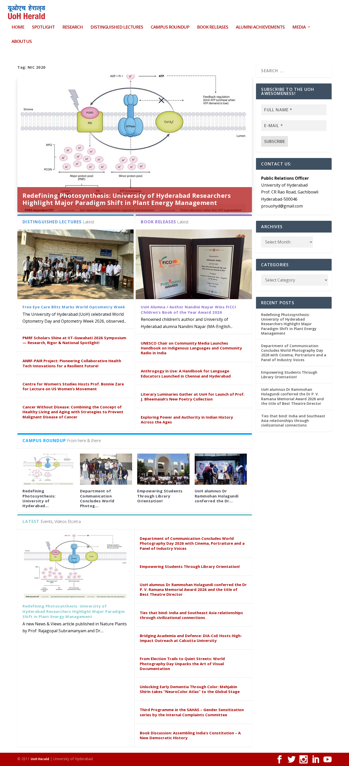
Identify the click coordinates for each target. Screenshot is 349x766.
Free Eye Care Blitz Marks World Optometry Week (73, 306)
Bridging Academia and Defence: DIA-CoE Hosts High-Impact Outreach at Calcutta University (191, 638)
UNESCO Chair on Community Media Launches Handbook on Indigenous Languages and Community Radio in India (191, 348)
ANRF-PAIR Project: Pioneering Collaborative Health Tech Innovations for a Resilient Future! (71, 363)
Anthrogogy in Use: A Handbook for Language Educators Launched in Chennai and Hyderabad (186, 373)
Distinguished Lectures (116, 27)
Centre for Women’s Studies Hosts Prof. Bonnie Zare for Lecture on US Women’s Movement (73, 386)
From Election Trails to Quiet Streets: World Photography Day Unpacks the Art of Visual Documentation (182, 663)
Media (299, 27)
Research (72, 27)
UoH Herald (40, 759)
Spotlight (43, 27)
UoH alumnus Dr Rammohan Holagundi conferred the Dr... (217, 495)
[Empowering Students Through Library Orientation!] (163, 469)
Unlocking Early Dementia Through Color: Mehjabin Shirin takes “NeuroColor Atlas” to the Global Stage (190, 689)
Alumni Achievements (260, 27)
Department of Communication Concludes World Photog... (97, 498)
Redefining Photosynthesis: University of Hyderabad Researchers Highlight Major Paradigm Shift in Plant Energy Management (126, 199)
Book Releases (212, 27)
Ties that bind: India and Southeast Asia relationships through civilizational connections (191, 615)
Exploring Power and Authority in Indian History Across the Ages (187, 419)
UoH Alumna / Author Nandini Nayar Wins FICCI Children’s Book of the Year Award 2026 (188, 309)
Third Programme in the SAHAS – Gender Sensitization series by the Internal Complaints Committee (192, 712)
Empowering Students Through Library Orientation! (160, 495)
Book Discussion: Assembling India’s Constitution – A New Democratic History (190, 735)
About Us (21, 41)
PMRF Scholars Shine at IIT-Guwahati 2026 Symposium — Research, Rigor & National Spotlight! (74, 340)
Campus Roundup (170, 27)
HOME (17, 27)
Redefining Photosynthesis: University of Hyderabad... (39, 498)
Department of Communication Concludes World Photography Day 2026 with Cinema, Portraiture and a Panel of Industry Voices (192, 543)
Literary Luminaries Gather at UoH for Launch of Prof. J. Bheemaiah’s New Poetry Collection (193, 397)
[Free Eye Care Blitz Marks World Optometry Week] (75, 264)
